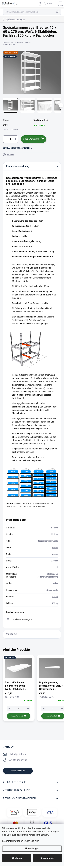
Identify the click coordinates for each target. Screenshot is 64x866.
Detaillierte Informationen (16, 148)
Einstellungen (32, 848)
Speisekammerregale (48, 541)
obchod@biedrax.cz (18, 754)
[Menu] (60, 3)
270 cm (54, 561)
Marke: (9, 45)
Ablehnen (16, 858)
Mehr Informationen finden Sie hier (20, 841)
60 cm (55, 554)
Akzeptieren (47, 858)
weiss (55, 583)
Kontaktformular (18, 771)
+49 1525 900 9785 (18, 760)
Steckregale (52, 590)
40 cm (55, 547)
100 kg (55, 596)
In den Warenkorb (31, 139)
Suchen (57, 12)
